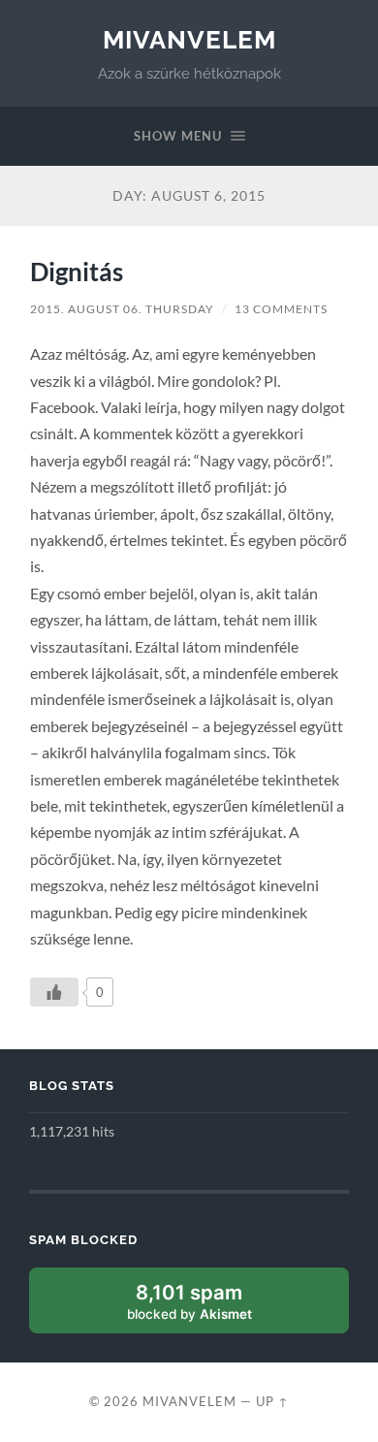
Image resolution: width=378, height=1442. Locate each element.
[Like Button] (54, 992)
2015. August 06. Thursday (122, 309)
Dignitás (76, 271)
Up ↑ (272, 1401)
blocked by (210, 1306)
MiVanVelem (189, 39)
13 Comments (281, 309)
